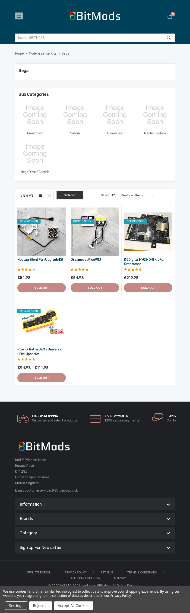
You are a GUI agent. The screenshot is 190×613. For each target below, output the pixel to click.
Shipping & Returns (85, 577)
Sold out (41, 287)
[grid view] (40, 195)
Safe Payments (116, 416)
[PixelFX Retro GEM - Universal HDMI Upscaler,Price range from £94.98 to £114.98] (41, 321)
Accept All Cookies (73, 605)
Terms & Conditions (142, 572)
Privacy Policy (76, 572)
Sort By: (108, 195)
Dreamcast (35, 133)
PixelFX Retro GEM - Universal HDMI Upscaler (39, 351)
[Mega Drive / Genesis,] (35, 153)
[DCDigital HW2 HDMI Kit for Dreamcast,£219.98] (148, 231)
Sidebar (70, 195)
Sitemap (120, 577)
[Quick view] (62, 231)
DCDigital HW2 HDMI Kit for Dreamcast (144, 262)
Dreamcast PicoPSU (86, 260)
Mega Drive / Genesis (35, 172)
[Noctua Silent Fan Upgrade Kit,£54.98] (41, 231)
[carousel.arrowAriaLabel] (22, 419)
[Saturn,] (75, 115)
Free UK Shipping (45, 416)
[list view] (49, 195)
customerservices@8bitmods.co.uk (51, 490)
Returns (107, 572)
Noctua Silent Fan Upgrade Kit (40, 260)
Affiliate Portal (38, 572)
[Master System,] (155, 115)
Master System (155, 133)
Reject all (40, 605)
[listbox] (137, 195)
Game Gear (115, 133)
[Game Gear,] (115, 115)
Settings (16, 605)
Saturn (75, 133)
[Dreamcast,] (35, 115)
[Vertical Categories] (19, 15)
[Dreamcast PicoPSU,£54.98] (95, 231)
